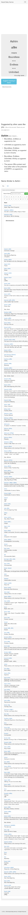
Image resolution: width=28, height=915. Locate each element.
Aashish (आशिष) (8, 363)
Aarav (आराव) (7, 288)
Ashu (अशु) (6, 830)
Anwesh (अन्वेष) (7, 742)
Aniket (5, 664)
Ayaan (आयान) (7, 876)
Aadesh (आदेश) (7, 249)
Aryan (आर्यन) (7, 799)
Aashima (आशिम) (8, 359)
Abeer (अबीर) (7, 404)
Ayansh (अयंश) (7, 885)
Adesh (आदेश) (7, 504)
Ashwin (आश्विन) (8, 834)
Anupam (6, 733)
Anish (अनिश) (7, 673)
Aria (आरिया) (7, 762)
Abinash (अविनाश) (8, 460)
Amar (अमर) (7, 617)
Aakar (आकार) (7, 268)
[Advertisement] (14, 19)
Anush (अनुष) (7, 738)
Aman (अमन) (7, 611)
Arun (5, 789)
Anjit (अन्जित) (7, 689)
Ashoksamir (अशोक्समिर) (9, 825)
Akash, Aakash (8, 568)
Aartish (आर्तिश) (7, 318)
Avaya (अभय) (7, 861)
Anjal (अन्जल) (7, 677)
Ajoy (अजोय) (7, 563)
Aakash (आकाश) (8, 273)
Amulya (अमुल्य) (7, 652)
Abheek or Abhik (8, 413)
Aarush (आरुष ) (7, 327)
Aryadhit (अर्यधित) (8, 793)
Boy (3, 186)
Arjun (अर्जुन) (7, 772)
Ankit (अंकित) (7, 700)
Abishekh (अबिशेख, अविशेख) (10, 483)
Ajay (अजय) (7, 548)
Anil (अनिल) (6, 668)
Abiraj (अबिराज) (7, 466)
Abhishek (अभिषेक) (8, 442)
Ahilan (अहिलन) (7, 539)
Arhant (5, 757)
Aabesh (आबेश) (7, 205)
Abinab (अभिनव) (8, 451)
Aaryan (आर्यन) (7, 350)
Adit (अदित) (6, 508)
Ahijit (5, 535)
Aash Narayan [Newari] (10, 354)
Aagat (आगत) (7, 264)
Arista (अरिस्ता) (7, 766)
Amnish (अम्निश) (8, 637)
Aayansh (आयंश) (8, 389)
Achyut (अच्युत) (7, 493)
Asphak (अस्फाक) (8, 842)
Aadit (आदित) (7, 253)
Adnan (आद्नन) (7, 517)
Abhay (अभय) (7, 409)
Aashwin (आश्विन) (8, 368)
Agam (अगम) (7, 526)
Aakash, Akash (8, 277)
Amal (5, 607)
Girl (8, 186)
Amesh (6, 622)
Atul (5, 857)
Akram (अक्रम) (7, 587)
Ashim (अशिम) (7, 807)
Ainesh (6, 544)
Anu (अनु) (6, 714)
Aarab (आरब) (7, 283)
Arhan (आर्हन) (7, 751)
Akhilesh (6, 578)
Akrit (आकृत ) (7, 592)
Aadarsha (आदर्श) (8, 214)
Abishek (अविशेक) (8, 476)
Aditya (5, 513)
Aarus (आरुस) (7, 323)
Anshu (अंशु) (7, 705)
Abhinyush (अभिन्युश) (9, 433)
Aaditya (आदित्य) (8, 259)
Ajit (5, 554)
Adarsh (6, 498)
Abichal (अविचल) (8, 446)
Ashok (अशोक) (7, 816)
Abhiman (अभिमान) (8, 418)
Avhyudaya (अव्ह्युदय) (9, 867)
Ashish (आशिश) (7, 811)
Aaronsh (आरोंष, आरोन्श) (9, 300)
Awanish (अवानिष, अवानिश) (10, 872)
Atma (5, 852)
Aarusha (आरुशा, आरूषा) (9, 339)
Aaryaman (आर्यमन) (8, 344)
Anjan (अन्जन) (7, 683)
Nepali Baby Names (7, 2)
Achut (5, 489)
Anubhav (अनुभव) (8, 718)
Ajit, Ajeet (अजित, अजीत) (9, 559)
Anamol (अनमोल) (8, 658)
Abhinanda (6, 424)
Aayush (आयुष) (7, 400)
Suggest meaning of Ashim (8, 82)
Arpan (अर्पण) (7, 780)
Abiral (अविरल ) (7, 470)
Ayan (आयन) (7, 881)
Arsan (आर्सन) (7, 784)
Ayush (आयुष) (7, 891)
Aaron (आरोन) (7, 294)
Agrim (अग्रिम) (7, 530)
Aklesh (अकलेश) (8, 583)
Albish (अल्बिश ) (7, 596)
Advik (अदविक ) (7, 521)
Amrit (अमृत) (7, 646)
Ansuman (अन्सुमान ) (8, 709)
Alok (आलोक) (7, 601)
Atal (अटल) (6, 846)
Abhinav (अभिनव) (8, 428)
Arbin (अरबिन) (7, 747)
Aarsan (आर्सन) (7, 304)
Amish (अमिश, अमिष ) (9, 628)
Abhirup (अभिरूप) (8, 437)
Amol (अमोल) (7, 641)
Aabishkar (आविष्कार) (9, 210)
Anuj (5, 723)
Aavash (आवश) (7, 379)
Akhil (5, 574)
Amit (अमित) (7, 632)
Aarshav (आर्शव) (8, 312)
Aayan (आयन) (7, 385)
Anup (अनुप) (7, 727)
